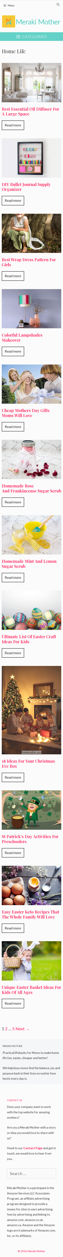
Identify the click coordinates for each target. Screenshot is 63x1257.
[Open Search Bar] (58, 4)
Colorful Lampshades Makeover (22, 337)
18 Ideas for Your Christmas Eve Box (28, 763)
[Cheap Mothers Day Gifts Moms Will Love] (31, 399)
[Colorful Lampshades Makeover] (31, 324)
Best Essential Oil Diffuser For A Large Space (30, 111)
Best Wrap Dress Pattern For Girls (29, 262)
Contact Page (33, 1148)
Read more (13, 125)
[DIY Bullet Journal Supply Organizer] (31, 173)
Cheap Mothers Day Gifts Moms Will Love (26, 413)
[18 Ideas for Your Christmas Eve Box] (31, 750)
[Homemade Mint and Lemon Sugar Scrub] (31, 550)
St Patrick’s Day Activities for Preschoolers (30, 839)
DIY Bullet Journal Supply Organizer (26, 186)
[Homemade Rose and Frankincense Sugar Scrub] (31, 475)
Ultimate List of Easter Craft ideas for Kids (29, 639)
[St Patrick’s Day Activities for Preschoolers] (31, 826)
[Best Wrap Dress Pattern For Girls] (31, 249)
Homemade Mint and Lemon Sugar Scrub (29, 563)
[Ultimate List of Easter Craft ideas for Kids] (31, 626)
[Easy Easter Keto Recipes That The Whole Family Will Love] (31, 901)
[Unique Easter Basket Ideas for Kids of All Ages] (31, 976)
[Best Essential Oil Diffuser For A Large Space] (31, 98)
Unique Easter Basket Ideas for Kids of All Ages (31, 989)
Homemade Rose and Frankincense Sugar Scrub (31, 488)
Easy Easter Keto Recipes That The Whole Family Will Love (30, 914)
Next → (23, 1028)
